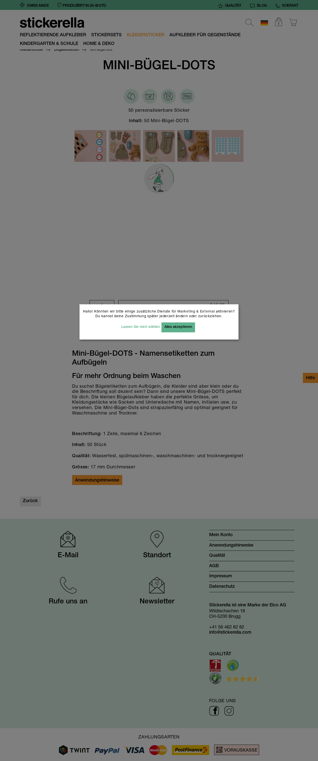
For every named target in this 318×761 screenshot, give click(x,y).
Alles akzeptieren (178, 327)
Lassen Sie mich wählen (140, 327)
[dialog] (159, 380)
